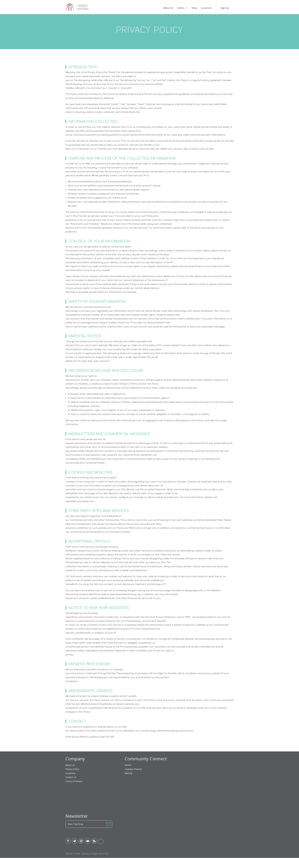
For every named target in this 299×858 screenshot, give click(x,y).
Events (180, 8)
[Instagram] (81, 841)
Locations (206, 8)
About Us (168, 8)
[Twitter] (74, 841)
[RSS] (94, 841)
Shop (194, 8)
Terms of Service (74, 781)
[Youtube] (87, 841)
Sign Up (225, 7)
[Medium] (100, 841)
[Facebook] (68, 841)
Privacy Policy (72, 769)
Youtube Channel (133, 769)
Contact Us (71, 777)
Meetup (128, 773)
